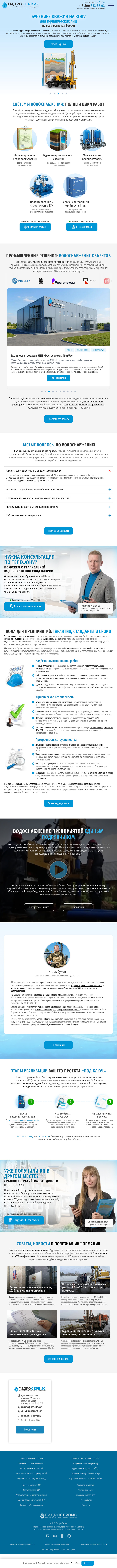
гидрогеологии (42, 678)
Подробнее (75, 1563)
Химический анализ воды (31, 1505)
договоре (54, 766)
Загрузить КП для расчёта (27, 1220)
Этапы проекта (58, 380)
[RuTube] (47, 1535)
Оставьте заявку (25, 1136)
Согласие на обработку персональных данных (58, 1550)
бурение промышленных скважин (86, 985)
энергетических (34, 639)
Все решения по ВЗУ (58, 44)
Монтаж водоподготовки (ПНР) (31, 1500)
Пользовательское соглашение (57, 1544)
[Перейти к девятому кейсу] (71, 391)
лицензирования (57, 678)
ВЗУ (75, 350)
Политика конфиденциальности (22, 1544)
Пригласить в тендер (37, 227)
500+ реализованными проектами (78, 784)
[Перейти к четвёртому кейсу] (53, 391)
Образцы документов (58, 803)
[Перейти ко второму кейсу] (45, 391)
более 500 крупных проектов (50, 1019)
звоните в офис (33, 1120)
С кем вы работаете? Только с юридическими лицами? (33, 471)
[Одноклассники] (62, 1535)
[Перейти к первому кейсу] (42, 391)
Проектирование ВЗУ (31, 1485)
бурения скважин (25, 481)
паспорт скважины (43, 1010)
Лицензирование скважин (31, 1458)
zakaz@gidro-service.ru (31, 1416)
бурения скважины (51, 585)
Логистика (101, 350)
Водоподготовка (87, 350)
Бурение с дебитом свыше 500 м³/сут (85, 1478)
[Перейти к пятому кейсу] (56, 391)
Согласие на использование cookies (93, 1544)
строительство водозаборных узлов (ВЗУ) (62, 988)
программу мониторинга (68, 1010)
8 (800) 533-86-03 (31, 1407)
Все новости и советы (58, 1359)
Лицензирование (53, 350)
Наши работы (86, 1500)
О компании (78, 907)
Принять (87, 1563)
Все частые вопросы (58, 531)
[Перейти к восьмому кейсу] (68, 391)
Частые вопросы (85, 1490)
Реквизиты (30, 1429)
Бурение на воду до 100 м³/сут (85, 1468)
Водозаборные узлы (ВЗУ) (31, 1468)
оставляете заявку (16, 1120)
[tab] (51, 94)
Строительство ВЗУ (31, 1490)
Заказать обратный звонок (27, 606)
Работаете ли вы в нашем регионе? (24, 515)
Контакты (85, 1505)
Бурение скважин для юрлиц (31, 1463)
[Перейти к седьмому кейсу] (64, 391)
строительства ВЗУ (45, 481)
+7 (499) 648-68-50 (31, 1411)
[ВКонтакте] (54, 1535)
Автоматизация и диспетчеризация (31, 1495)
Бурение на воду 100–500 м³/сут (85, 1473)
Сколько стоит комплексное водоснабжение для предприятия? (38, 498)
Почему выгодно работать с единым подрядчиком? (32, 507)
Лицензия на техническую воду (85, 1458)
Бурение (66, 350)
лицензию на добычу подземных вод (85, 745)
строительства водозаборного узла (25, 588)
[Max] (69, 1535)
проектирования (75, 678)
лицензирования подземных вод (21, 585)
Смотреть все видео (39, 907)
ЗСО (54, 1010)
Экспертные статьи (85, 1485)
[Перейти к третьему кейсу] (49, 391)
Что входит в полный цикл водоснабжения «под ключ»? (34, 489)
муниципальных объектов (54, 639)
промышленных (18, 639)
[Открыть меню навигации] (111, 5)
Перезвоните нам (84, 227)
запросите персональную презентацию (84, 404)
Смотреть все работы (58, 419)
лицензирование (18, 988)
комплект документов (68, 702)
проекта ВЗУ (92, 718)
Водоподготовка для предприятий (31, 1473)
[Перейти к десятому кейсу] (75, 391)
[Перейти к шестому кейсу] (60, 391)
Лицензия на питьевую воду (85, 1463)
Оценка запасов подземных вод (31, 1478)
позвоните (43, 1136)
